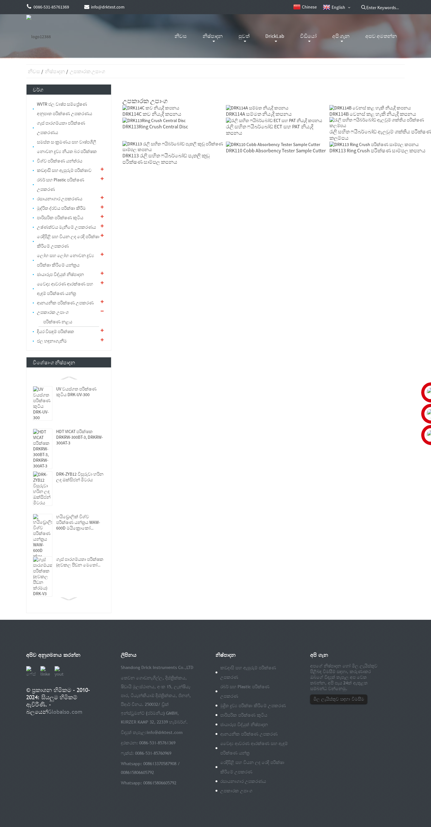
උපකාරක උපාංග (87, 71)
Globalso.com (65, 711)
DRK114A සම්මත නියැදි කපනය (259, 114)
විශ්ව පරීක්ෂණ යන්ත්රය (59, 161)
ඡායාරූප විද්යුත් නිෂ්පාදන (60, 274)
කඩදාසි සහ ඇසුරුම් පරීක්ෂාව (64, 170)
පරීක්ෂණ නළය (57, 322)
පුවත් (244, 36)
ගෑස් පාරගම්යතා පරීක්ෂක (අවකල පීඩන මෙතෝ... (79, 562)
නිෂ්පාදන (213, 36)
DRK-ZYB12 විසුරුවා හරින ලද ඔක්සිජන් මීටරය (79, 477)
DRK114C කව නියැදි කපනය (151, 114)
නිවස (180, 36)
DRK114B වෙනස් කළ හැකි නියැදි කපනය (372, 114)
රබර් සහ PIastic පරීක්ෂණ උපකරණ (60, 184)
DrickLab (274, 36)
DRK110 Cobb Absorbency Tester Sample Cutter (276, 150)
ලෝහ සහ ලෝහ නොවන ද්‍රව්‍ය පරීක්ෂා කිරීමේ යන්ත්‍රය (65, 260)
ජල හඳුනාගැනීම (52, 341)
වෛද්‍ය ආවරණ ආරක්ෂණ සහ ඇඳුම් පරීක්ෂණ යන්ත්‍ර (65, 288)
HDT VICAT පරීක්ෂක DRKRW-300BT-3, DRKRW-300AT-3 (79, 437)
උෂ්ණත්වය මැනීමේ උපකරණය (66, 227)
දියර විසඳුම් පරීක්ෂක (55, 331)
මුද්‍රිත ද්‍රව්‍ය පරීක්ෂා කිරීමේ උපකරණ (253, 705)
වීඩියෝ (308, 36)
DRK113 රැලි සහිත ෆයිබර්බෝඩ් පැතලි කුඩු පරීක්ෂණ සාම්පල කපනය (166, 158)
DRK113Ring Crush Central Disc (155, 126)
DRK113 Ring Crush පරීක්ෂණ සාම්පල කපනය (377, 150)
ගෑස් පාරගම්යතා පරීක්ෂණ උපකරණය (61, 127)
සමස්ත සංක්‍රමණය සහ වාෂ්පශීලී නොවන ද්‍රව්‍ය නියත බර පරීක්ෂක (67, 146)
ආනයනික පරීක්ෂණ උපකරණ (65, 303)
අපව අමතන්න (381, 36)
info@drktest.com (165, 732)
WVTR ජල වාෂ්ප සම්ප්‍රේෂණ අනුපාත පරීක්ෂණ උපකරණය (64, 108)
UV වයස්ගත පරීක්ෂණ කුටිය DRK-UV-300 (76, 391)
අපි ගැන (341, 36)
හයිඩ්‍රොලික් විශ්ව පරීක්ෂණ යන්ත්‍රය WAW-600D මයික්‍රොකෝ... (78, 522)
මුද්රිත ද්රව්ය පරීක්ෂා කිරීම (61, 208)
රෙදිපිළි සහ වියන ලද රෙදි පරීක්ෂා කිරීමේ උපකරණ (68, 241)
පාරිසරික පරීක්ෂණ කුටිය (60, 217)
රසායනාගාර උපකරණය (59, 199)
